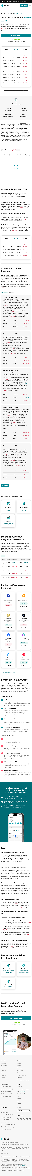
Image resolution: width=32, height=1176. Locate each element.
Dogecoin (8, 618)
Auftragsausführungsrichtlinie (8, 1124)
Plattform (3, 1068)
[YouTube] (21, 1118)
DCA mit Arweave (8, 986)
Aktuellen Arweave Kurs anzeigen (8, 524)
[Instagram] (27, 1118)
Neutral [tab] (16, 49)
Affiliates (19, 1098)
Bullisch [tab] (7, 49)
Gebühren (3, 1070)
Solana (24, 638)
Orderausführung (21, 1072)
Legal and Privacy (21, 1165)
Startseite (3, 1063)
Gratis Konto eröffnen (16, 1018)
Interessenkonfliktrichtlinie (7, 1114)
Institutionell (4, 1065)
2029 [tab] (14, 556)
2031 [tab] (22, 556)
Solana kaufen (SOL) (6, 1096)
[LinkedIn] (24, 1118)
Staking (19, 1065)
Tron (23, 658)
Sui (8, 658)
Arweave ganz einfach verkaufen (24, 509)
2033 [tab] (30, 556)
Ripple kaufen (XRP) (6, 1091)
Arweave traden (16, 35)
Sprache (19, 1107)
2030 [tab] (18, 556)
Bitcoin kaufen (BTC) (6, 1086)
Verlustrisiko (23, 123)
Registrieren (24, 5)
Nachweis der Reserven (10, 802)
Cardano (8, 599)
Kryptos (3, 1072)
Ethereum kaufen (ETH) (7, 1089)
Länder (3, 1077)
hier (29, 1168)
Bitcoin (24, 599)
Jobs (21, 1091)
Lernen (19, 1103)
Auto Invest (20, 1068)
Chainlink (8, 638)
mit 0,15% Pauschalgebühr (21, 796)
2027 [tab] (7, 556)
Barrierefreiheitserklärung (7, 1126)
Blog (18, 1101)
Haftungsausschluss (6, 1129)
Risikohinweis (4, 1112)
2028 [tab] (11, 556)
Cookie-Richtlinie (5, 1119)
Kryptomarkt (20, 1070)
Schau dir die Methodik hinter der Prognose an (16, 90)
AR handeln (5, 485)
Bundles (19, 1063)
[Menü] (30, 5)
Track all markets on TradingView (16, 182)
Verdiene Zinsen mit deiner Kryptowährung (8, 971)
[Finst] (5, 5)
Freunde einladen (21, 1093)
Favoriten (19, 1077)
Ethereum (24, 618)
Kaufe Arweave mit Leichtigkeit (8, 509)
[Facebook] (30, 1118)
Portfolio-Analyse (21, 1075)
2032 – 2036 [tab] (11, 292)
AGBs (2, 1110)
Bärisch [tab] (25, 49)
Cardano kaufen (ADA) (6, 1093)
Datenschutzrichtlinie (6, 1117)
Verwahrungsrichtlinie (6, 1122)
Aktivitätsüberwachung (23, 1080)
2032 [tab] (26, 556)
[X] (18, 1118)
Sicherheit (3, 1075)
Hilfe (18, 1096)
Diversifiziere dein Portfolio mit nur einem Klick (24, 972)
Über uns (19, 1086)
